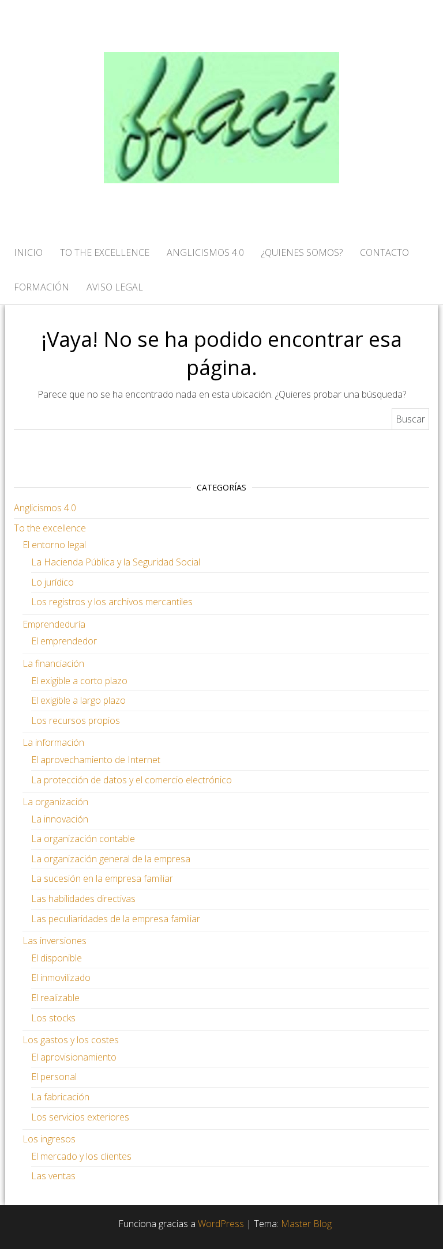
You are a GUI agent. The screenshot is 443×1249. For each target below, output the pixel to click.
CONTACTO (384, 252)
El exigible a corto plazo (79, 680)
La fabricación (60, 1096)
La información (53, 742)
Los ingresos (49, 1139)
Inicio (28, 252)
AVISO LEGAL (115, 287)
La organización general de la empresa (110, 858)
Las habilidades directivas (83, 898)
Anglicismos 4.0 (45, 507)
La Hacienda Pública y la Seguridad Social (115, 562)
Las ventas (53, 1175)
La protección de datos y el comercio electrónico (131, 779)
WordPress (221, 1223)
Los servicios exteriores (80, 1117)
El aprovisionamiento (74, 1057)
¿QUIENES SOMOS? (302, 252)
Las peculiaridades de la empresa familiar (115, 918)
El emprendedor (64, 641)
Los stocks (53, 1018)
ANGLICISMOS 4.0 (205, 252)
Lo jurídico (52, 582)
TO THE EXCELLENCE (104, 252)
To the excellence (50, 528)
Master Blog (306, 1223)
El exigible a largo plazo (78, 700)
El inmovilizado (61, 977)
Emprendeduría (53, 624)
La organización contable (83, 838)
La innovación (59, 819)
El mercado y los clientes (81, 1156)
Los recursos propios (75, 720)
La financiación (53, 663)
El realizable (55, 997)
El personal (54, 1076)
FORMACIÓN (41, 287)
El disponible (56, 958)
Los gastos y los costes (70, 1039)
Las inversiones (54, 940)
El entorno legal (54, 544)
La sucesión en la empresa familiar (102, 878)
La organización (55, 801)
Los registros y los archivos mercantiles (112, 601)
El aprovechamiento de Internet (95, 759)
